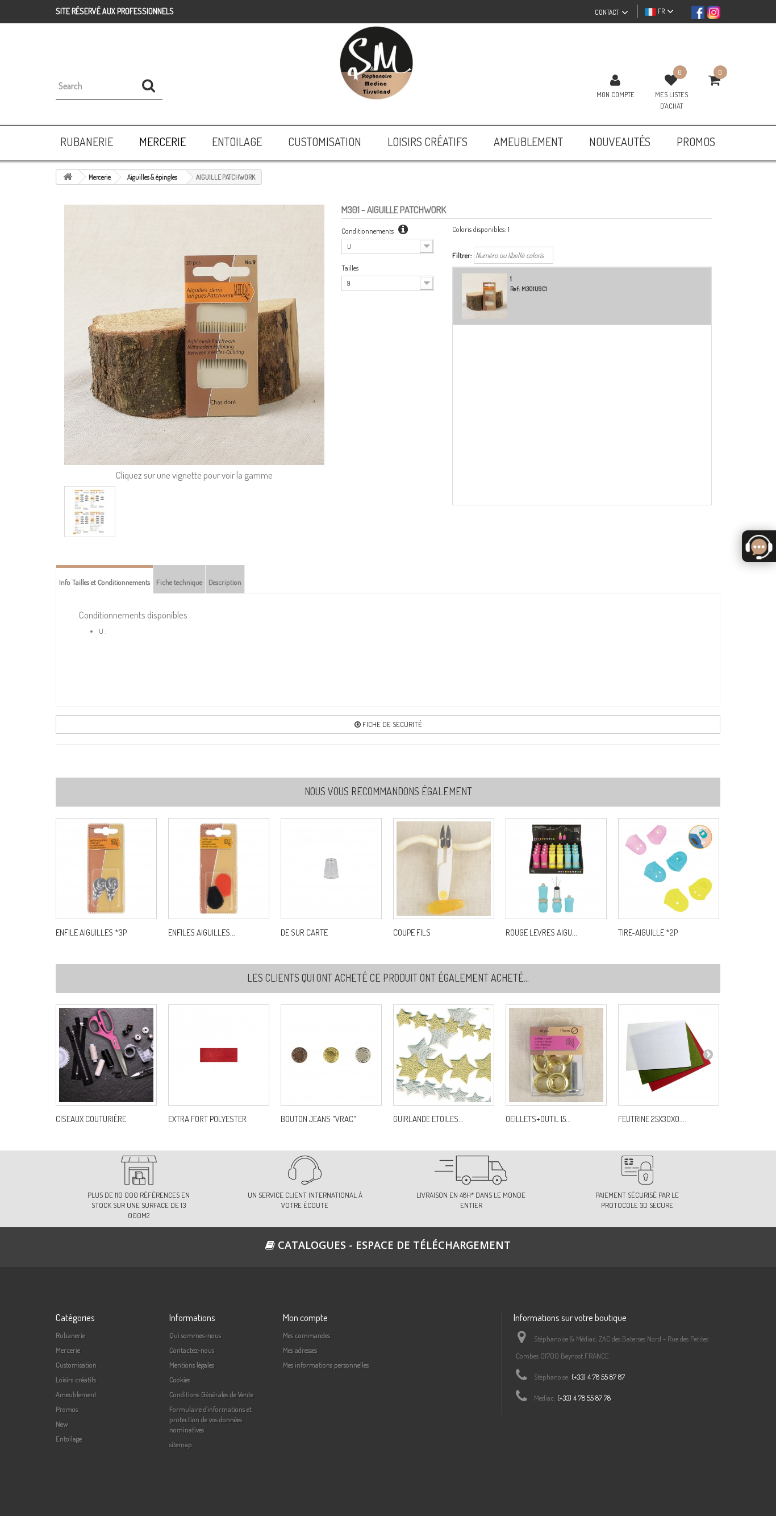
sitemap (180, 1444)
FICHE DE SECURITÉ (391, 724)
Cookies (179, 1379)
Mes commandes (306, 1335)
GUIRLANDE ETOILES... (428, 1119)
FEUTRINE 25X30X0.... (652, 1119)
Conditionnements (368, 230)
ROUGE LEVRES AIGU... (541, 933)
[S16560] (443, 1055)
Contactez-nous (191, 1350)
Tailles (349, 267)
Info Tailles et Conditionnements (104, 582)
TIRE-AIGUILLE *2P (648, 933)
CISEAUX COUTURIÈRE (91, 1119)
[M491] (331, 1055)
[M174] (106, 1055)
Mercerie (68, 1350)
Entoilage (69, 1438)
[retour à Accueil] (67, 177)
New (62, 1423)
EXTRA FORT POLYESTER (207, 1119)
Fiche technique (179, 582)
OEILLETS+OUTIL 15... (538, 1119)
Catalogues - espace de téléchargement (393, 1245)
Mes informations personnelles (326, 1364)
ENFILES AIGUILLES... (201, 933)
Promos (67, 1409)
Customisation (76, 1364)
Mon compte (615, 94)
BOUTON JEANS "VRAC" (318, 1119)
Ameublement (76, 1394)
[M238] (556, 1055)
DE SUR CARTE (304, 933)
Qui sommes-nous (195, 1335)
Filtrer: (462, 255)
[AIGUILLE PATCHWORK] (90, 512)
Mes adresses (300, 1350)
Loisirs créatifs (76, 1379)
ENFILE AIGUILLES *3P (91, 933)
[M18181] (668, 1055)
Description (224, 582)
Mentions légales (191, 1364)
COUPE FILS (412, 933)
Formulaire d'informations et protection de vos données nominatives (210, 1419)
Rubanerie (70, 1335)
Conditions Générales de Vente (211, 1394)
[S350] (218, 1055)
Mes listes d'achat (671, 100)
